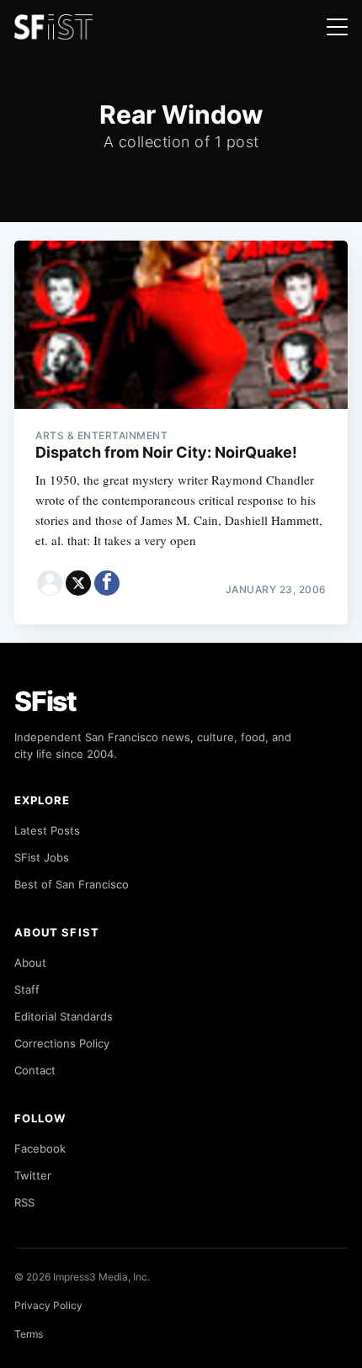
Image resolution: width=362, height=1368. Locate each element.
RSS (24, 1202)
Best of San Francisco (71, 884)
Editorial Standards (63, 1016)
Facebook (40, 1148)
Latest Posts (47, 830)
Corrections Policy (61, 1043)
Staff (27, 989)
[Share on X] (78, 583)
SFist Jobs (41, 857)
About (30, 962)
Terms (28, 1334)
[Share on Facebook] (107, 583)
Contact (35, 1070)
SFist (45, 701)
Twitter (32, 1175)
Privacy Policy (48, 1305)
